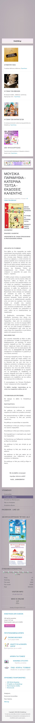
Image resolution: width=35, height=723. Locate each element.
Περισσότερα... (13, 124)
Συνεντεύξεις (8, 494)
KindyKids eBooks (9, 505)
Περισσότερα (24, 68)
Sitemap (6, 701)
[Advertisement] (17, 19)
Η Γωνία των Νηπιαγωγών (12, 499)
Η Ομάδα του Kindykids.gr (14, 684)
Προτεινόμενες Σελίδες (13, 686)
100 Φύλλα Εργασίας (13, 682)
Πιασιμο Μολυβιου (15, 637)
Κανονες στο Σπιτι (20, 661)
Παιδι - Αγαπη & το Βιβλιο (20, 667)
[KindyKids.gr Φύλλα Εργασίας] (17, 163)
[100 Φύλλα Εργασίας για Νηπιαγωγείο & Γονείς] (17, 530)
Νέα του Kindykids (9, 502)
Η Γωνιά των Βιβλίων (10, 497)
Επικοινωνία (10, 687)
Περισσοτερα (9, 625)
